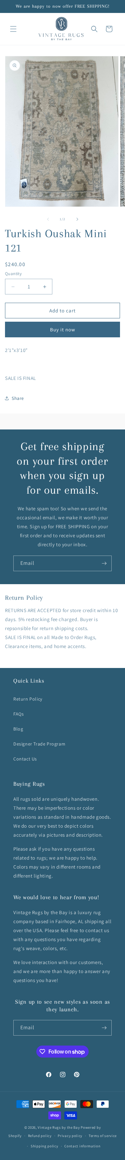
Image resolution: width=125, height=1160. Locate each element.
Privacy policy (70, 1135)
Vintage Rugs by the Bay (59, 1127)
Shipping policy (44, 1146)
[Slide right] (77, 219)
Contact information (82, 1146)
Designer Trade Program (39, 744)
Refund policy (40, 1135)
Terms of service (103, 1135)
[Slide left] (48, 219)
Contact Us (25, 759)
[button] (13, 29)
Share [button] (18, 398)
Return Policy (27, 699)
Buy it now (62, 329)
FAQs (18, 714)
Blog (18, 729)
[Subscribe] (104, 563)
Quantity (13, 273)
